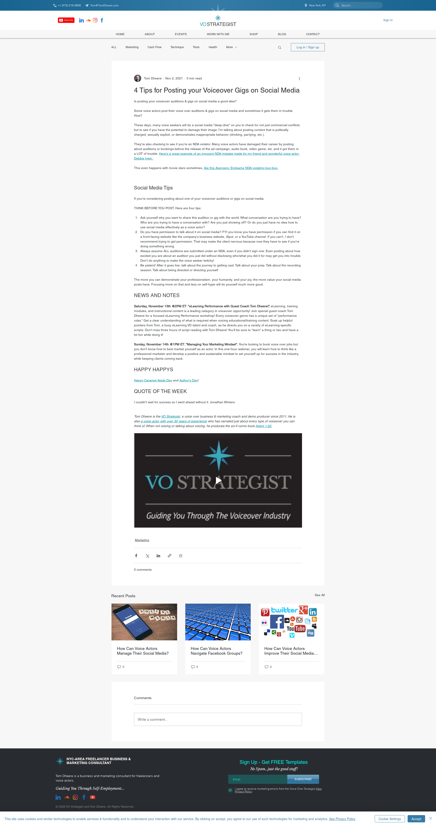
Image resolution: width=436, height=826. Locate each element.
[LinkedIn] (81, 20)
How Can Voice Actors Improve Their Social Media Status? (289, 651)
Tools (196, 47)
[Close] (430, 818)
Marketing (132, 47)
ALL (113, 47)
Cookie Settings (390, 818)
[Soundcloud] (88, 20)
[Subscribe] (66, 20)
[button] (253, 34)
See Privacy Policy (342, 818)
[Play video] (218, 480)
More (229, 47)
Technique (177, 47)
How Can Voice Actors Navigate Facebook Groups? (217, 651)
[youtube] (92, 797)
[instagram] (95, 20)
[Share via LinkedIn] (158, 555)
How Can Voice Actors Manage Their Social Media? (143, 651)
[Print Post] (180, 555)
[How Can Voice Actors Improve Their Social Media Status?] (292, 622)
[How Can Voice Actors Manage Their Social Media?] (144, 622)
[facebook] (102, 20)
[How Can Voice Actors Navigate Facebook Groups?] (218, 622)
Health (213, 47)
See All (320, 595)
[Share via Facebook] (136, 555)
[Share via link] (169, 555)
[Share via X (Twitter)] (147, 555)
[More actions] (299, 78)
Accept (416, 818)
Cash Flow (154, 47)
